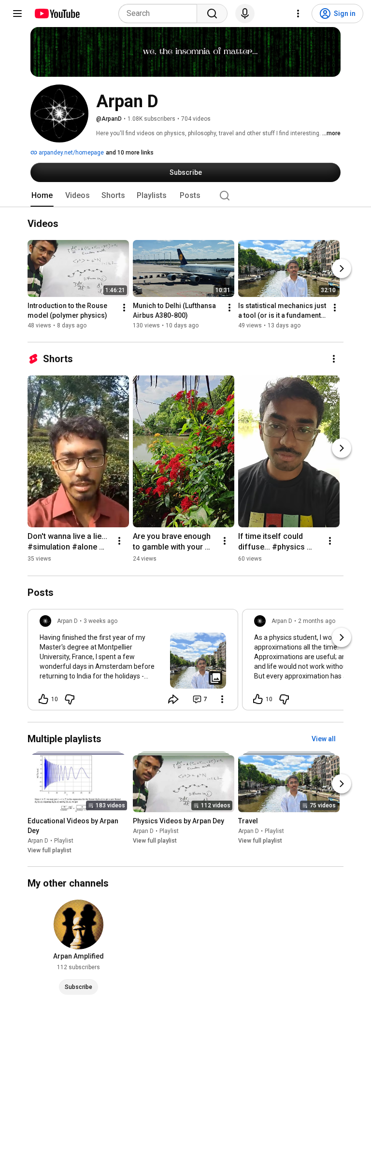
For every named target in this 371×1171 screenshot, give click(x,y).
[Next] (341, 269)
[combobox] (161, 13)
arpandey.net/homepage (70, 152)
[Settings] (298, 13)
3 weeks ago (100, 621)
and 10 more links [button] (130, 152)
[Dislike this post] (69, 699)
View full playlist (49, 850)
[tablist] (185, 195)
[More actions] (124, 308)
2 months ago (316, 621)
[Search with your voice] (245, 13)
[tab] (42, 195)
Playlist (63, 840)
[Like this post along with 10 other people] (43, 699)
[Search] (212, 13)
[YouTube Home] (56, 13)
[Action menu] (222, 699)
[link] (133, 662)
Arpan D (38, 840)
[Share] (173, 699)
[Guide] (17, 13)
